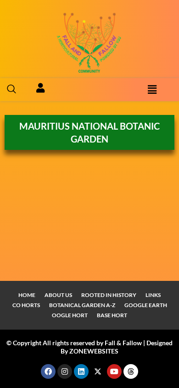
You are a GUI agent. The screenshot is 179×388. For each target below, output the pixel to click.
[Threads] (130, 371)
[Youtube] (114, 371)
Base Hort (112, 315)
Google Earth (145, 305)
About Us (58, 294)
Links (153, 294)
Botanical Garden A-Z (82, 305)
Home (26, 294)
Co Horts (26, 305)
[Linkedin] (81, 371)
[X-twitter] (97, 371)
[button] (11, 89)
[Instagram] (64, 371)
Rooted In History (108, 294)
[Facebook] (48, 371)
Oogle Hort (70, 315)
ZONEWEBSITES (93, 351)
